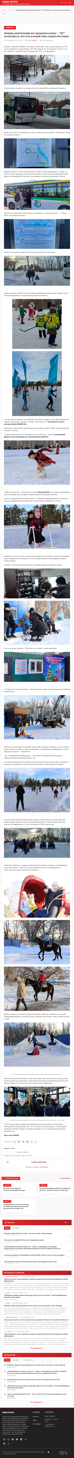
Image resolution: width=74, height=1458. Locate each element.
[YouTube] (17, 1439)
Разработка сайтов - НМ (63, 1453)
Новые (7, 1228)
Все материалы (65, 1178)
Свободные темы (28, 1360)
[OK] (31, 1142)
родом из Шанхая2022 (12, 1276)
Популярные (16, 1228)
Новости (11, 10)
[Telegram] (19, 1142)
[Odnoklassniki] (25, 1439)
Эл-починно (9, 1331)
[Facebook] (23, 1142)
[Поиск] (62, 3)
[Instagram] (4, 1439)
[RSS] (8, 1444)
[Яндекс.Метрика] (52, 1453)
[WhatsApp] (14, 1142)
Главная (4, 10)
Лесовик (8, 1292)
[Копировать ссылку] (36, 1142)
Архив (35, 1420)
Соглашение (37, 1424)
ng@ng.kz (52, 1416)
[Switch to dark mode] (65, 2)
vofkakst (8, 1303)
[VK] (27, 1142)
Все (66, 1222)
